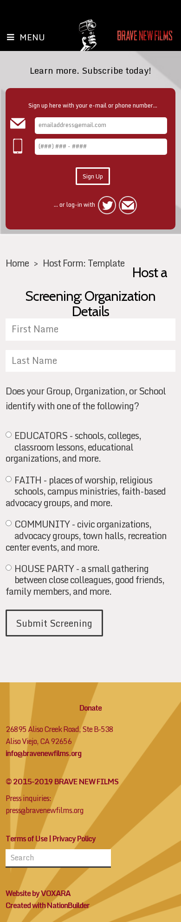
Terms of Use (26, 839)
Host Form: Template (83, 262)
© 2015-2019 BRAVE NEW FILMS (62, 782)
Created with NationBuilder (48, 905)
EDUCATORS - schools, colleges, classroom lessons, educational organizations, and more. (73, 447)
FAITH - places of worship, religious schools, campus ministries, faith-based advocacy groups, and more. (86, 491)
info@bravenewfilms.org (43, 753)
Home (17, 262)
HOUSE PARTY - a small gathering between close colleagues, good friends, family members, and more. (85, 580)
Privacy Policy (74, 839)
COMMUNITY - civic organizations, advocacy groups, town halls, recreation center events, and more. (86, 535)
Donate (90, 708)
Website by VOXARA (38, 893)
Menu (32, 37)
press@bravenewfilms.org (45, 810)
